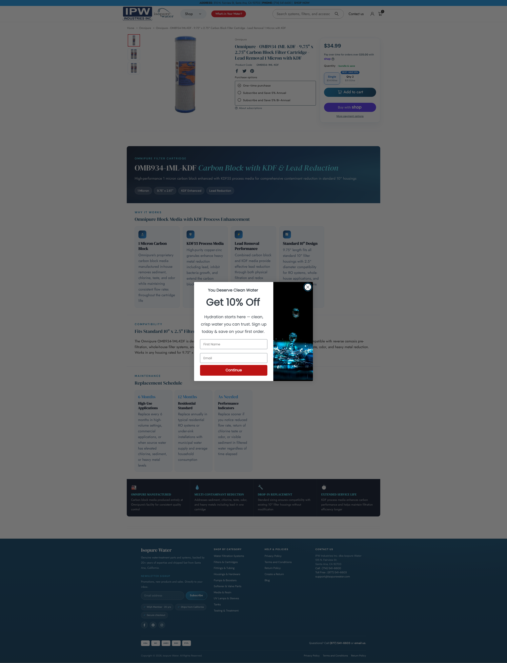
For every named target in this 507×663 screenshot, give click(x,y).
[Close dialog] (307, 287)
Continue (234, 370)
